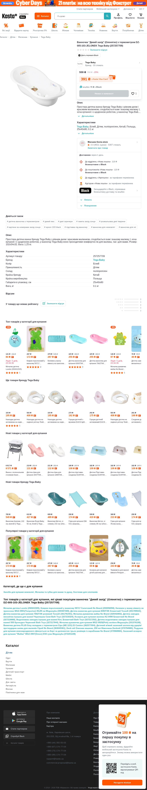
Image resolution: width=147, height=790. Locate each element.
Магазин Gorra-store (98, 142)
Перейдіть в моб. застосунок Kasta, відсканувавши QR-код (130, 768)
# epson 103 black (52, 227)
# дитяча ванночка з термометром (23, 221)
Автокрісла (11, 685)
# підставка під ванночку (76, 227)
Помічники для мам (15, 692)
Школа (9, 679)
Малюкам (10, 665)
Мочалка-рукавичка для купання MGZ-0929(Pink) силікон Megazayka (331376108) (100, 622)
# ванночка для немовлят (103, 227)
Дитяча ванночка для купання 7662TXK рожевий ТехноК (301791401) (37, 614)
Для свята (10, 682)
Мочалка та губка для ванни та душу (53, 592)
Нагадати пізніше (122, 782)
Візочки (9, 689)
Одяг (8, 658)
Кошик (141, 18)
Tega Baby (83, 126)
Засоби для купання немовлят (18, 592)
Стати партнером (85, 9)
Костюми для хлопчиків (85, 592)
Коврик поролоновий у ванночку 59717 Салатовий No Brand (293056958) (77, 608)
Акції (95, 746)
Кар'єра (50, 726)
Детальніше (88, 116)
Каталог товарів (17, 743)
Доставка (97, 754)
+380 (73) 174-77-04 (56, 751)
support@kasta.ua (55, 759)
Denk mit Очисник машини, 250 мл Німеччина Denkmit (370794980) (99, 628)
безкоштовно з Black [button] (95, 164)
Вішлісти (130, 18)
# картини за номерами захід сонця (23, 227)
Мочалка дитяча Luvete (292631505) (21, 608)
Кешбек (96, 730)
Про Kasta (98, 718)
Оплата (96, 750)
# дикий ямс (48, 221)
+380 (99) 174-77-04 (56, 755)
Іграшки (9, 668)
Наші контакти (53, 718)
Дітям (9, 652)
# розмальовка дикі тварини (112, 221)
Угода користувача (95, 788)
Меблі (8, 675)
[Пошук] (107, 16)
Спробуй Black (17, 736)
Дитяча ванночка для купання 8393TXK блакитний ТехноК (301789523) (105, 611)
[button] (134, 93)
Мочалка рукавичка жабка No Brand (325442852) (97, 614)
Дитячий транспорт (15, 672)
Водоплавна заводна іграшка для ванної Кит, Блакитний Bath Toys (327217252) (56, 619)
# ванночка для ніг (127, 227)
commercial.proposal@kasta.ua (61, 763)
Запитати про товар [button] (98, 148)
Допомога (128, 9)
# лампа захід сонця (85, 221)
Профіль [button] (118, 18)
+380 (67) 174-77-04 (56, 747)
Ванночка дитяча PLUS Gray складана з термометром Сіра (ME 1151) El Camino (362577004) (49, 625)
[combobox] (79, 16)
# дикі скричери (65, 221)
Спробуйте (23, 14)
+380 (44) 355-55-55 (56, 743)
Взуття (9, 661)
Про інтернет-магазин (57, 722)
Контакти (97, 762)
